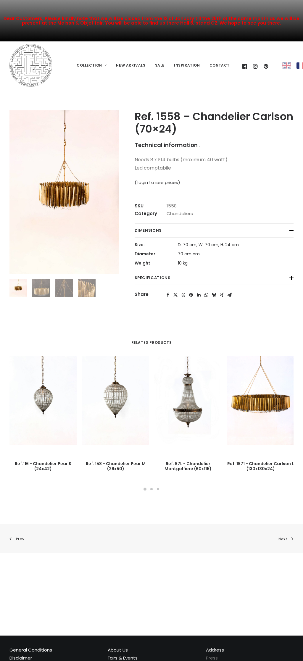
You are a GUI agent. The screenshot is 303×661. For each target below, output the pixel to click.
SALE (160, 65)
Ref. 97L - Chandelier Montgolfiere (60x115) (188, 466)
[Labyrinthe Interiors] (30, 65)
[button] (168, 295)
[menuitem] (91, 65)
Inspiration (187, 65)
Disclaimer (20, 658)
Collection (89, 65)
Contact (219, 65)
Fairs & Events (123, 658)
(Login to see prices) (157, 182)
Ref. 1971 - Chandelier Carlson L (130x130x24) (260, 466)
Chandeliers (180, 213)
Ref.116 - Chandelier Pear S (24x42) (43, 466)
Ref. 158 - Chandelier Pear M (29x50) (116, 466)
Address (215, 650)
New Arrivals (130, 65)
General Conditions (30, 650)
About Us (118, 650)
